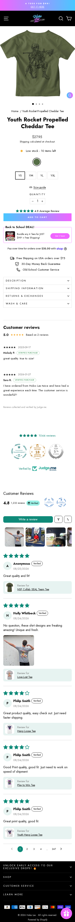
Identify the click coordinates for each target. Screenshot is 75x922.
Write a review (28, 519)
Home (14, 111)
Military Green (37, 162)
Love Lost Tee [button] (24, 677)
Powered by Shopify (37, 919)
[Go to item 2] (35, 537)
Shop (7, 877)
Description (16, 280)
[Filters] (58, 519)
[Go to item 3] (56, 537)
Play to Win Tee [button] (26, 785)
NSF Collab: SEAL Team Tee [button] (33, 589)
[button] (25, 211)
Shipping (24, 141)
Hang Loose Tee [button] (26, 731)
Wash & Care (17, 303)
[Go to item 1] (14, 537)
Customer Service (18, 886)
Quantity (37, 194)
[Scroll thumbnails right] (67, 537)
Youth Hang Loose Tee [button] (29, 835)
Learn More (13, 894)
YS (20, 175)
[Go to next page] (62, 849)
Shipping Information (25, 288)
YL (41, 175)
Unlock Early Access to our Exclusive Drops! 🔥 (28, 867)
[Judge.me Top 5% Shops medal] (37, 451)
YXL (53, 175)
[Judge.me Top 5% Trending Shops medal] (56, 451)
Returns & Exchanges (24, 296)
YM (31, 175)
